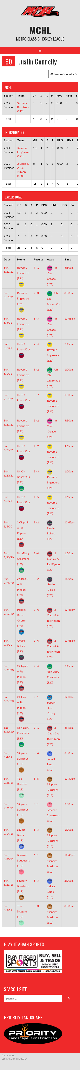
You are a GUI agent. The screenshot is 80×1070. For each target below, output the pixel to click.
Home (21, 259)
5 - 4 (36, 753)
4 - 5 (36, 497)
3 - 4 (36, 553)
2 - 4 (36, 666)
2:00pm (69, 804)
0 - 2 (36, 578)
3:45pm (69, 727)
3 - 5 (36, 778)
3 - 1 (36, 697)
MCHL (40, 30)
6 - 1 (36, 855)
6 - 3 (36, 318)
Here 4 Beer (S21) (23, 346)
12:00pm (69, 697)
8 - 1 (36, 804)
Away (50, 259)
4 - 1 (36, 267)
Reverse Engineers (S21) (23, 152)
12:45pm (69, 522)
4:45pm (69, 446)
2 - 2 (36, 420)
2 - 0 (36, 609)
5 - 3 (36, 471)
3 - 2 (36, 522)
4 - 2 (36, 446)
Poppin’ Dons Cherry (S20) (21, 617)
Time (67, 259)
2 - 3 (36, 293)
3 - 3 (36, 906)
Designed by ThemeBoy (15, 1058)
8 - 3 (36, 880)
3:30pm (69, 267)
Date (7, 259)
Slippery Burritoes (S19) (23, 107)
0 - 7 (36, 395)
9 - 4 (36, 344)
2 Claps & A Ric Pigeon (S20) (23, 530)
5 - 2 (36, 369)
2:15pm (69, 344)
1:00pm (69, 369)
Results (38, 259)
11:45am (69, 318)
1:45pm (69, 497)
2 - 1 (36, 727)
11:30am (69, 778)
